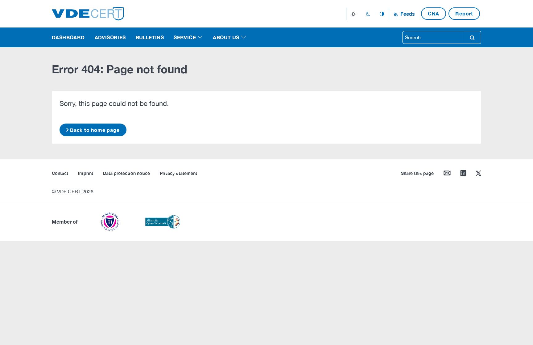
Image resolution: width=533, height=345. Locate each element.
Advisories (110, 37)
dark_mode (368, 13)
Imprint (85, 173)
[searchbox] (433, 37)
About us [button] (226, 37)
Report (464, 13)
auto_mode (382, 13)
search (472, 37)
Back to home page (95, 130)
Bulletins (150, 37)
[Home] (88, 13)
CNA (433, 13)
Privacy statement (178, 173)
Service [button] (185, 37)
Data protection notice (126, 173)
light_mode (353, 13)
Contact (60, 173)
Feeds (407, 14)
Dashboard (68, 37)
